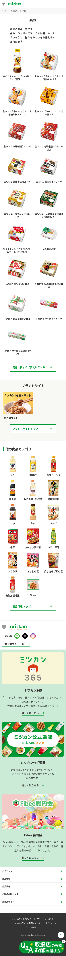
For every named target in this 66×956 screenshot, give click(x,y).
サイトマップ (50, 923)
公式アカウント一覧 (13, 644)
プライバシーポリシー (46, 919)
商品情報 (14, 11)
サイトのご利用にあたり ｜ (24, 919)
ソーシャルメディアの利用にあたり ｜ (28, 923)
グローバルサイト (33, 927)
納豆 (24, 11)
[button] (42, 947)
